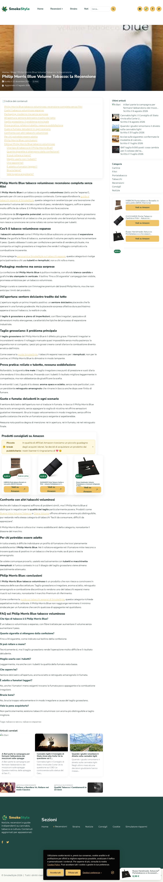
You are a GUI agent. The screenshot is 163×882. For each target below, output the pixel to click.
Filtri (114, 171)
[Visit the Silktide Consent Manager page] (113, 873)
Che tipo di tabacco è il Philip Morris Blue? (30, 147)
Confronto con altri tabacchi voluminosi (26, 133)
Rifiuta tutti (73, 872)
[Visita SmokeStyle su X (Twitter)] (7, 842)
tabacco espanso (32, 722)
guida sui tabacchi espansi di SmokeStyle (43, 599)
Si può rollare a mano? (19, 155)
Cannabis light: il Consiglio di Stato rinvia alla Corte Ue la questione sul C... (50, 756)
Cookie (116, 826)
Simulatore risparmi (136, 826)
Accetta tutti (55, 872)
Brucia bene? (14, 170)
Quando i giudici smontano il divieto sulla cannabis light (85, 755)
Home (40, 8)
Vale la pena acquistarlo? (20, 174)
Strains (73, 8)
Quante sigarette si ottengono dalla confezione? (33, 151)
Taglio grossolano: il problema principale (26, 121)
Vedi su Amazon (15, 489)
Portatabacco (119, 175)
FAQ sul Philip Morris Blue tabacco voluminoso (29, 144)
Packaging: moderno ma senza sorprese (26, 114)
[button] (139, 8)
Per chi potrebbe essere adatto (21, 136)
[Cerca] (113, 8)
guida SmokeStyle (27, 354)
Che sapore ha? (15, 162)
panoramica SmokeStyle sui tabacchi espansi (41, 256)
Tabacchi (117, 179)
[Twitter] (158, 8)
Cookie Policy (53, 864)
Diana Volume (41, 513)
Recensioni (118, 183)
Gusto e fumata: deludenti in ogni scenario (27, 129)
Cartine (116, 168)
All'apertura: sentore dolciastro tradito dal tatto (29, 118)
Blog (13, 72)
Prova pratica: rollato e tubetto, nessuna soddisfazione (33, 125)
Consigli (116, 186)
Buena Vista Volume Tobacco (15, 513)
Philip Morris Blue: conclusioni (20, 140)
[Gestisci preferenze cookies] (139, 8)
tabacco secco (14, 722)
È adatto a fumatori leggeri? (22, 166)
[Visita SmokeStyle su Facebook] (2, 842)
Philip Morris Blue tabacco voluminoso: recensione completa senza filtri (43, 106)
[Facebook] (152, 8)
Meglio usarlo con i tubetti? (22, 159)
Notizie (87, 8)
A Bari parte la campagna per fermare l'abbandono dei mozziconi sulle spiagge (16, 756)
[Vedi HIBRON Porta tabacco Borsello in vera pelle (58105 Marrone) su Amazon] (118, 205)
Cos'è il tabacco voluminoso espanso (24, 110)
